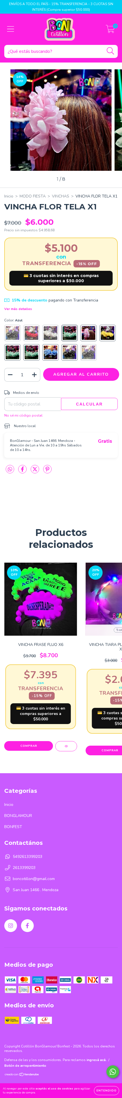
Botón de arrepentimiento (25, 1065)
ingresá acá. (96, 1060)
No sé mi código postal (23, 415)
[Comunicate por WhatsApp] (112, 1071)
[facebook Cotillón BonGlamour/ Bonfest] (27, 925)
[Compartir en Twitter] (35, 471)
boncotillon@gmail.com (34, 878)
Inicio (8, 196)
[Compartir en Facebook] (23, 471)
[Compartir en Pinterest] (47, 471)
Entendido (106, 1091)
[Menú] (10, 29)
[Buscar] (110, 51)
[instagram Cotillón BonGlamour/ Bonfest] (10, 925)
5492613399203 (27, 856)
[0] (110, 31)
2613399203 (24, 867)
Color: (13, 320)
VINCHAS (60, 196)
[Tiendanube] (22, 1075)
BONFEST (13, 826)
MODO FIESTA (33, 196)
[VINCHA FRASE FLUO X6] (66, 746)
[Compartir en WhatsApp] (10, 469)
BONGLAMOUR (18, 815)
